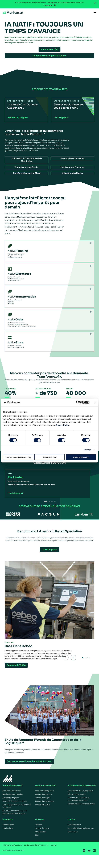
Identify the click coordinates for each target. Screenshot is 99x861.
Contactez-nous (74, 825)
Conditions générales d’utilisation (36, 845)
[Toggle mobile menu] (94, 12)
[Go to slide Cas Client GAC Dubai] (88, 657)
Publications (8, 828)
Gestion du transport (43, 794)
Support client (8, 825)
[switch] (37, 440)
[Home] (13, 12)
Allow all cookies (80, 457)
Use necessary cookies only (18, 457)
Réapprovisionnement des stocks (81, 804)
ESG (36, 835)
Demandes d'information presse (81, 828)
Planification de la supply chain (80, 791)
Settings (87, 449)
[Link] (84, 850)
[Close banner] (95, 402)
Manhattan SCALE (42, 804)
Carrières (39, 825)
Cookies (53, 845)
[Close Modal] (95, 3)
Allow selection (49, 457)
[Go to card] (49, 501)
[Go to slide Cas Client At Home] (85, 657)
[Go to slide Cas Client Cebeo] (82, 657)
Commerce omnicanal (12, 791)
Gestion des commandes (13, 794)
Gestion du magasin (11, 798)
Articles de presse (42, 828)
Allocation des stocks (76, 794)
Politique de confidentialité (12, 845)
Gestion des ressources (44, 801)
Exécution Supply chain (44, 791)
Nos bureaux (73, 832)
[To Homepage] (7, 778)
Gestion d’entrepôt (42, 798)
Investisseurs (40, 832)
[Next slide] (73, 657)
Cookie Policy (62, 425)
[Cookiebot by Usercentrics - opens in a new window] (78, 402)
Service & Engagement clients (15, 801)
